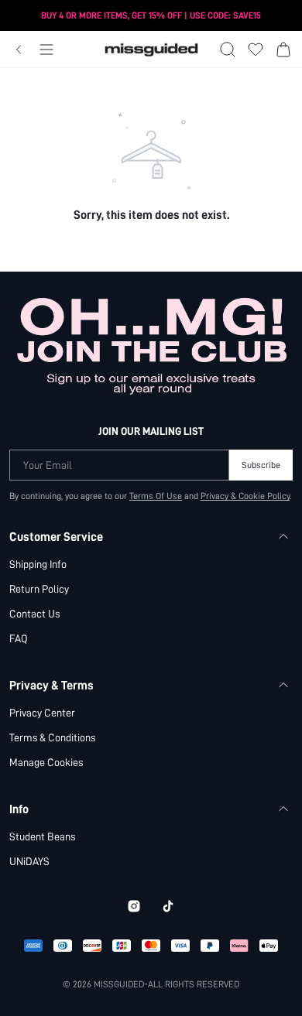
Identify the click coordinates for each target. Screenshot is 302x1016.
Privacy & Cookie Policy (245, 496)
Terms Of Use (155, 496)
